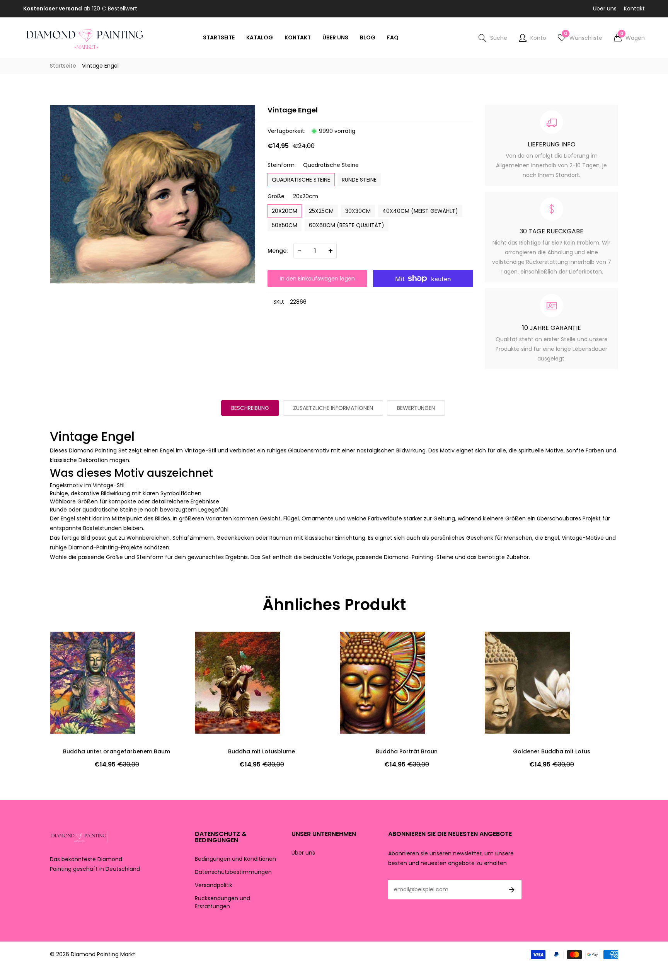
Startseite (63, 66)
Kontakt (634, 8)
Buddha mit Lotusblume (116, 751)
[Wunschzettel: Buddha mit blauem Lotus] (504, 645)
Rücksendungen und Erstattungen (222, 902)
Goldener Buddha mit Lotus (406, 751)
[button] (629, 38)
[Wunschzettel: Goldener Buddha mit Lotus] (359, 645)
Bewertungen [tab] (416, 408)
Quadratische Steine (301, 180)
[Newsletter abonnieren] (512, 889)
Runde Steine (359, 180)
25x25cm (321, 211)
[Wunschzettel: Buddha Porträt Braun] (214, 645)
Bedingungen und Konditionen (235, 859)
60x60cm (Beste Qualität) (346, 225)
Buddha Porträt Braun (262, 751)
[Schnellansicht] (69, 660)
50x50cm (284, 225)
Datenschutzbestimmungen (233, 872)
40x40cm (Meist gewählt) (420, 211)
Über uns (605, 8)
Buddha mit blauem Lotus (551, 751)
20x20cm (284, 211)
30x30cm (358, 211)
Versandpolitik (213, 885)
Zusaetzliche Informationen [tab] (333, 408)
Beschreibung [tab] (250, 408)
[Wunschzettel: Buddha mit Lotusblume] (69, 645)
